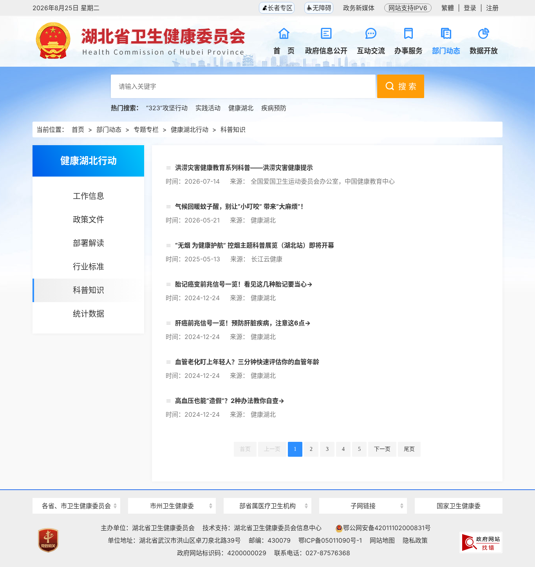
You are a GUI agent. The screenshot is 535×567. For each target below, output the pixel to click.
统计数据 (88, 314)
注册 (492, 8)
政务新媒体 (358, 8)
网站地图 (382, 540)
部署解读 (88, 243)
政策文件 (88, 219)
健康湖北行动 (189, 129)
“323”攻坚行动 (167, 108)
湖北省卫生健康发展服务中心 (363, 491)
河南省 (76, 492)
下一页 (382, 449)
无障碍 (322, 8)
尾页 (409, 449)
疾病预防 (273, 108)
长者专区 (279, 8)
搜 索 (407, 86)
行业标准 (88, 267)
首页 (78, 129)
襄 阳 (172, 492)
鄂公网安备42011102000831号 (387, 528)
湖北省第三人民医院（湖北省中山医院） (267, 492)
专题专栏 (146, 129)
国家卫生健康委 (459, 506)
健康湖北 (240, 108)
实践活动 (208, 108)
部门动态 (108, 129)
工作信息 (88, 196)
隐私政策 (415, 540)
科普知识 (233, 129)
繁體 (447, 8)
